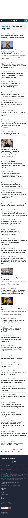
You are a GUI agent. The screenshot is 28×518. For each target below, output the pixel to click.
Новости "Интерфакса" (5, 495)
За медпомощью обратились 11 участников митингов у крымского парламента (12, 339)
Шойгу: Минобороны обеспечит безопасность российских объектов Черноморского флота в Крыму (12, 406)
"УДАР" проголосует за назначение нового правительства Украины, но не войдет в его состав (13, 65)
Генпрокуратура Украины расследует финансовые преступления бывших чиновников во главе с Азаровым (13, 291)
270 (21, 450)
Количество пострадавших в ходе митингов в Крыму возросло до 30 (12, 36)
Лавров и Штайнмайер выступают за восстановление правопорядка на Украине (13, 114)
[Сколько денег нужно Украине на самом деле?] (7, 271)
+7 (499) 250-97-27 (18, 479)
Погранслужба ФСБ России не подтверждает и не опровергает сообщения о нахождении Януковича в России (13, 164)
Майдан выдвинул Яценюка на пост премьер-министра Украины (12, 52)
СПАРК (2, 486)
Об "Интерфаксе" (10, 456)
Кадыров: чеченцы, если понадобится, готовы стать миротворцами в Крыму (13, 251)
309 (19, 451)
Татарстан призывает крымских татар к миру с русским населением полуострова (14, 242)
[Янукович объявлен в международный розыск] (7, 301)
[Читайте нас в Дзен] (2, 503)
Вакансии (23, 456)
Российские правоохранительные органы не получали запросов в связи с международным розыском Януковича (13, 124)
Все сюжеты (6, 26)
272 (6, 451)
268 (14, 450)
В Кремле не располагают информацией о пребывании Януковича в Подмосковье (10, 151)
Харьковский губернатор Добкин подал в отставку (12, 366)
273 (9, 451)
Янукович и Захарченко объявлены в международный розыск (13, 321)
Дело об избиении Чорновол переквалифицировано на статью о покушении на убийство (12, 232)
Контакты (3, 456)
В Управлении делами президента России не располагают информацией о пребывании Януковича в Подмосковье (14, 195)
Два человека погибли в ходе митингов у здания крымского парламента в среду (11, 85)
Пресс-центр (17, 456)
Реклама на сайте (5, 458)
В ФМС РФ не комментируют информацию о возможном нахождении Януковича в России (11, 175)
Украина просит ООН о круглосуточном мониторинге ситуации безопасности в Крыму (14, 435)
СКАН (2, 497)
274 (13, 451)
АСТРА (2, 492)
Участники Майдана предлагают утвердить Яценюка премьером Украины (11, 104)
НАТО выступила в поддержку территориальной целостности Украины (11, 329)
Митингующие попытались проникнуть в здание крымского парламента (13, 381)
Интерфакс (14, 20)
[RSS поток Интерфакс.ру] (9, 503)
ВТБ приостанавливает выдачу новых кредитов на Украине (13, 373)
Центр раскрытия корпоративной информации (9, 499)
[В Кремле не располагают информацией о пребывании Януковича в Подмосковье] (7, 143)
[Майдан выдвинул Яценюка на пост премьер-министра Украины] (7, 45)
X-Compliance (3, 488)
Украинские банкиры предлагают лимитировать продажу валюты (12, 358)
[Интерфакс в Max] (11, 503)
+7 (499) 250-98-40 (8, 479)
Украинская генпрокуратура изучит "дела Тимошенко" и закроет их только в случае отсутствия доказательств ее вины (13, 261)
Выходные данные (5, 512)
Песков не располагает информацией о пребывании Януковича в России (13, 205)
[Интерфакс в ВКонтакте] (7, 503)
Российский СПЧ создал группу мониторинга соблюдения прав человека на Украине (11, 223)
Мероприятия (12, 458)
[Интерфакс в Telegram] (4, 503)
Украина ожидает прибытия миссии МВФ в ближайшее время (12, 444)
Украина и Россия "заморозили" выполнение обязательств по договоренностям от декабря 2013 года (12, 424)
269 (18, 450)
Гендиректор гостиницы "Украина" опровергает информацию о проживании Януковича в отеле (12, 184)
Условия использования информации (9, 510)
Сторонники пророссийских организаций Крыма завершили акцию (13, 134)
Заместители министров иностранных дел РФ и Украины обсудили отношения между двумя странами (13, 94)
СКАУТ (2, 489)
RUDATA (2, 498)
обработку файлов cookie (6, 476)
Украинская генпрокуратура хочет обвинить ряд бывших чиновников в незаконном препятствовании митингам (14, 213)
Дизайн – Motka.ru (5, 513)
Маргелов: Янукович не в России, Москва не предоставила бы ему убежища (12, 349)
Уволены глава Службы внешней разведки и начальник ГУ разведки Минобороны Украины (12, 75)
